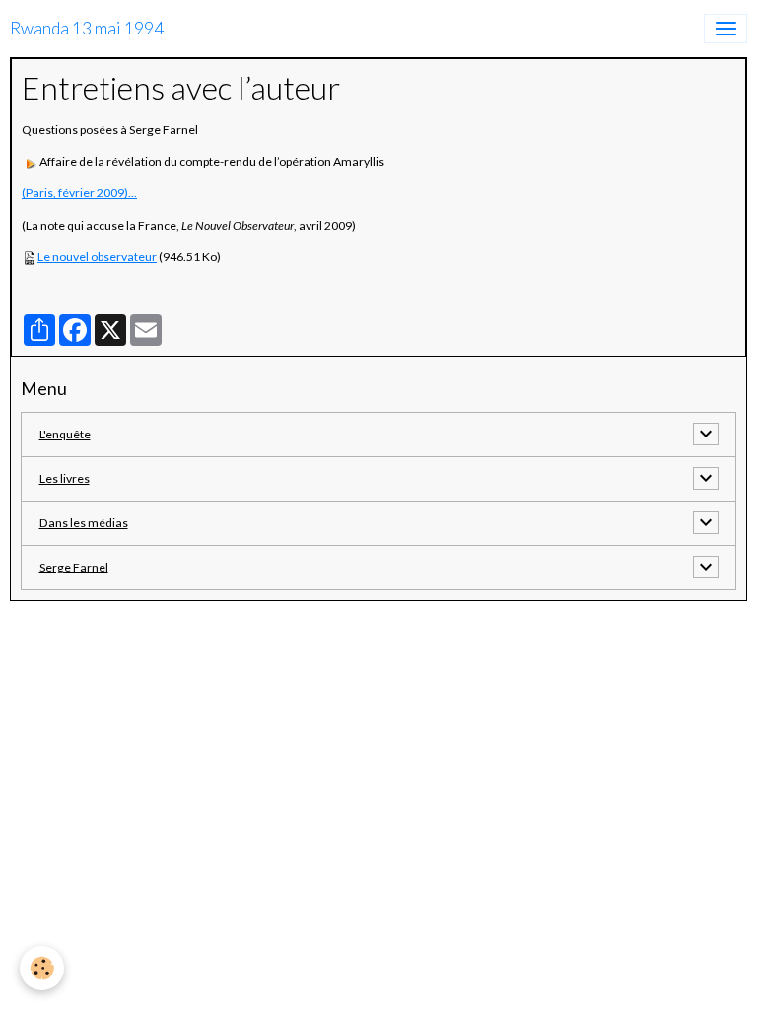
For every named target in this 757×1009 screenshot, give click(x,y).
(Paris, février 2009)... (79, 192)
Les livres (64, 478)
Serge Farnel (73, 567)
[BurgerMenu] (725, 28)
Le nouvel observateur (97, 256)
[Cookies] (42, 968)
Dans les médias (83, 522)
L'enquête (65, 434)
